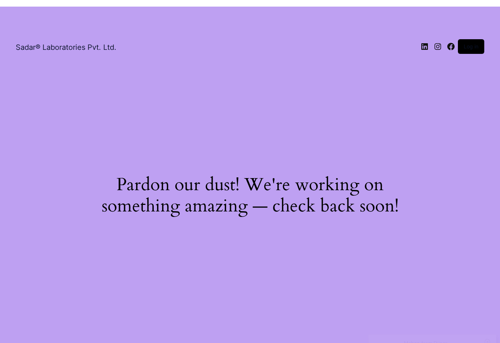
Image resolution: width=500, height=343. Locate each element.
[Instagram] (437, 46)
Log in (471, 46)
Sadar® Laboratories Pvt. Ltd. (66, 47)
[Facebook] (451, 46)
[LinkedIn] (424, 46)
